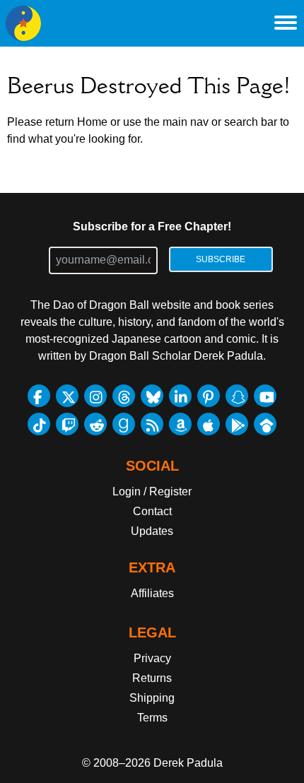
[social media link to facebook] (39, 395)
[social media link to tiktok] (39, 424)
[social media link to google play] (237, 424)
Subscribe (220, 259)
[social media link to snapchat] (237, 395)
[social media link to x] (67, 395)
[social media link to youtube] (265, 395)
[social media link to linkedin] (180, 395)
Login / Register (152, 491)
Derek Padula (188, 763)
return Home (76, 122)
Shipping (152, 698)
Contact (152, 511)
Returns (152, 678)
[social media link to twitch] (67, 424)
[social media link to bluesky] (152, 395)
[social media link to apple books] (208, 424)
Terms (152, 718)
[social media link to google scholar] (265, 424)
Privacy (152, 658)
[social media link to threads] (123, 395)
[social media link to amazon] (180, 424)
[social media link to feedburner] (152, 424)
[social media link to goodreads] (123, 424)
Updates (152, 531)
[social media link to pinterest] (208, 395)
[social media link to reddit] (95, 424)
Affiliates (152, 593)
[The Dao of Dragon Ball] (23, 23)
